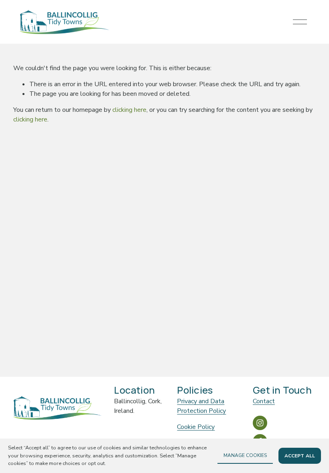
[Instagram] (260, 423)
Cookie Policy (196, 426)
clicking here (129, 109)
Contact (264, 401)
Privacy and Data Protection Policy (201, 406)
